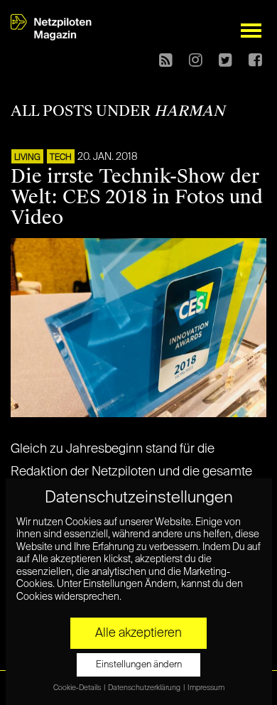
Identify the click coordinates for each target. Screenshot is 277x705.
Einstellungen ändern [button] (139, 664)
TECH (61, 158)
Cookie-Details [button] (77, 687)
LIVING (27, 158)
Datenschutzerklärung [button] (145, 687)
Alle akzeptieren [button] (138, 633)
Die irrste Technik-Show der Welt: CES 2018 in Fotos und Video (137, 197)
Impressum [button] (206, 687)
